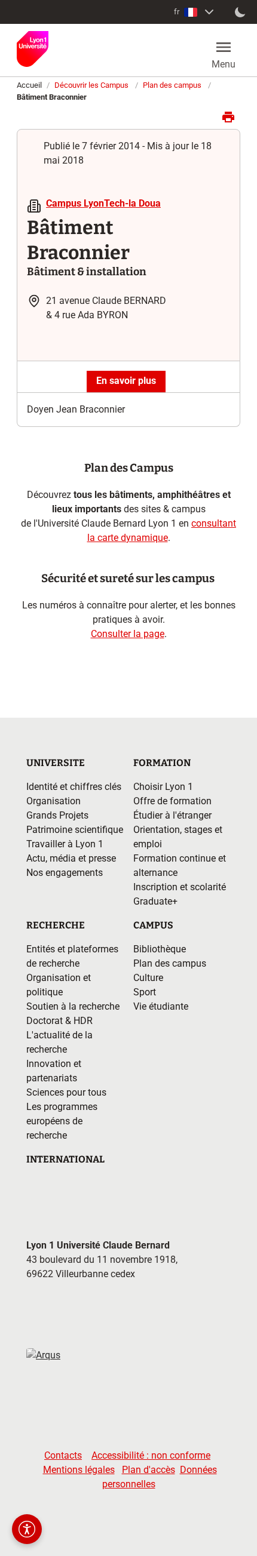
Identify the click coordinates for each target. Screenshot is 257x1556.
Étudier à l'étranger (172, 815)
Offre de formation (172, 801)
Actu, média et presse (71, 858)
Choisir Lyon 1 (163, 786)
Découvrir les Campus (91, 85)
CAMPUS (153, 925)
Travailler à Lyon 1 (64, 844)
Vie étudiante (160, 1006)
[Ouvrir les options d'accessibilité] (27, 1529)
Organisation (53, 801)
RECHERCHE (55, 925)
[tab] (126, 381)
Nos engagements (64, 872)
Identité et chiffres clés (73, 786)
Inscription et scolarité (179, 887)
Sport (144, 992)
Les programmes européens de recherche (61, 1121)
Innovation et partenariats (53, 1071)
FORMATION (162, 762)
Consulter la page (127, 633)
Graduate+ (155, 901)
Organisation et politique (58, 985)
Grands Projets (57, 815)
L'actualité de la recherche (59, 1042)
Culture (148, 977)
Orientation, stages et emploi (177, 837)
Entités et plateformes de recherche (72, 956)
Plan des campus (172, 85)
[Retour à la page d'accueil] (32, 49)
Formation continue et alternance (179, 865)
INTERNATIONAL (65, 1159)
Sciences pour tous (66, 1092)
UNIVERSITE (55, 762)
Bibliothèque (159, 949)
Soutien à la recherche (73, 1006)
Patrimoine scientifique (74, 829)
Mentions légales (79, 1469)
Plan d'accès (148, 1469)
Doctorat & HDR (59, 1020)
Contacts (63, 1455)
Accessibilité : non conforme (150, 1455)
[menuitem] (195, 12)
